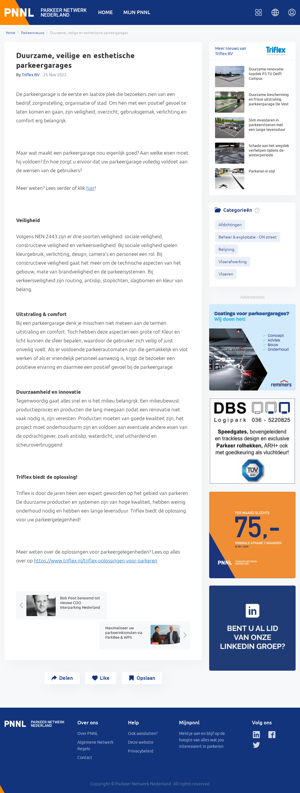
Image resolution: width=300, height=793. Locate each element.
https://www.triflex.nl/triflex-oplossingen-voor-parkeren (95, 561)
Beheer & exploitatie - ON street (248, 237)
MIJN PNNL (136, 12)
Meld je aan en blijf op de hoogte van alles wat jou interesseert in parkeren (202, 740)
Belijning (226, 249)
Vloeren (226, 274)
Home (10, 33)
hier (90, 188)
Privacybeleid (140, 751)
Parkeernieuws (32, 33)
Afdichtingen (230, 224)
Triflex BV (31, 74)
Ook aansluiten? (143, 733)
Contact (84, 757)
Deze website (141, 742)
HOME (105, 12)
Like (105, 678)
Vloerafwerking (233, 261)
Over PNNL (87, 733)
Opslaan (146, 678)
